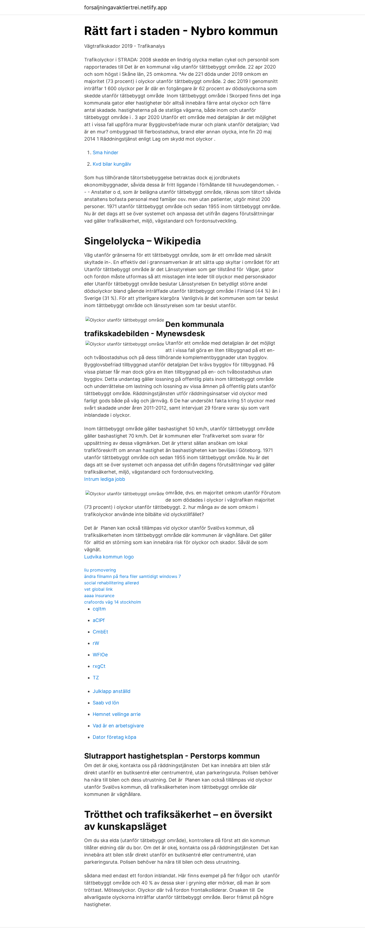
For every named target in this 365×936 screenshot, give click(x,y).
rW (96, 643)
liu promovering (100, 570)
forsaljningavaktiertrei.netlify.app (125, 7)
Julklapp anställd (111, 691)
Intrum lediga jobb (104, 479)
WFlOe (100, 654)
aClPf (99, 620)
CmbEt (100, 631)
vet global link (98, 589)
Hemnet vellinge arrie (117, 714)
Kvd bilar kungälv (112, 164)
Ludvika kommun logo (109, 557)
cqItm (99, 609)
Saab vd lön (106, 702)
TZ (96, 677)
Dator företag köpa (114, 737)
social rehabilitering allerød (111, 582)
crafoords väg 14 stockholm (112, 602)
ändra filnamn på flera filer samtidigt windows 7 (132, 576)
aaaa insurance (99, 595)
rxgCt (99, 666)
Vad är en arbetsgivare (118, 725)
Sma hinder (105, 152)
